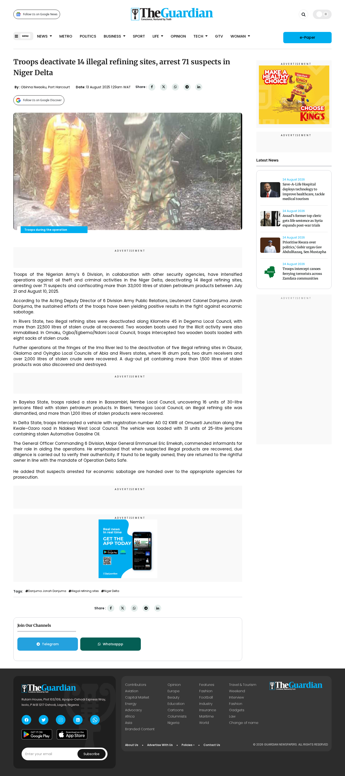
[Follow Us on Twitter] (43, 720)
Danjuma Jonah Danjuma (47, 591)
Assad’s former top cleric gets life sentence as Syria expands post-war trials (303, 221)
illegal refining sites (85, 591)
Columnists (177, 716)
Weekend (237, 691)
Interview (236, 697)
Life (156, 36)
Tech (198, 36)
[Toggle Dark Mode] (322, 14)
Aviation (131, 691)
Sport (139, 36)
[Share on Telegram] (187, 87)
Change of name (243, 722)
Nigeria (173, 722)
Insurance (207, 710)
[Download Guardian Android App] (37, 734)
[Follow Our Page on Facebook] (26, 720)
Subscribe (92, 754)
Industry (205, 703)
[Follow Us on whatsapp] (95, 720)
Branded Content (140, 729)
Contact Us (211, 745)
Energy (130, 703)
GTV (219, 36)
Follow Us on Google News (40, 14)
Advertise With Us (160, 745)
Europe (174, 691)
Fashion (205, 691)
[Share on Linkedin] (198, 87)
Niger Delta (111, 591)
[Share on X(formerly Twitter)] (163, 87)
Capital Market (137, 697)
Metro (65, 36)
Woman (238, 36)
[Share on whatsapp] (175, 87)
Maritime (206, 716)
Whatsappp (113, 644)
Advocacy (133, 710)
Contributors (135, 684)
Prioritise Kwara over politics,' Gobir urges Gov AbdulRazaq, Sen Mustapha (304, 247)
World (204, 722)
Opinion (178, 36)
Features (206, 684)
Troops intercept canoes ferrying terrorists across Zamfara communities (302, 274)
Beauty (173, 697)
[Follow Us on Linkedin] (78, 720)
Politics (88, 36)
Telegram (50, 644)
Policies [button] (187, 745)
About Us (131, 745)
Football (206, 697)
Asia (128, 722)
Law (232, 716)
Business (113, 36)
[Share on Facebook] (152, 87)
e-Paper (307, 37)
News (43, 36)
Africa (129, 716)
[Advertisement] (294, 370)
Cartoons (176, 710)
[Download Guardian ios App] (72, 734)
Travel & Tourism (242, 684)
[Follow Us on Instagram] (60, 720)
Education (176, 703)
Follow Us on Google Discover (42, 100)
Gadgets (236, 710)
